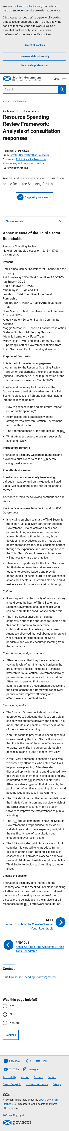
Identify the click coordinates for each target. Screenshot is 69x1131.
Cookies (52, 1077)
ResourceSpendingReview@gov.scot (33, 977)
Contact (38, 1077)
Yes (12, 1006)
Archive (25, 1077)
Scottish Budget (36, 163)
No (11, 1014)
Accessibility (9, 1077)
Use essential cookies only (34, 56)
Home (6, 101)
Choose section (14, 221)
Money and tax (18, 163)
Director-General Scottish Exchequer (29, 155)
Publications (20, 101)
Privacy (57, 1084)
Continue (11, 1035)
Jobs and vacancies (37, 1084)
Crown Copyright (12, 1084)
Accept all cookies (34, 45)
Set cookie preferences (35, 65)
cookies (17, 6)
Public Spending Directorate (31, 159)
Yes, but (15, 1023)
